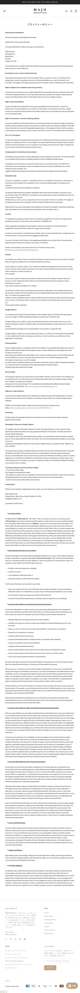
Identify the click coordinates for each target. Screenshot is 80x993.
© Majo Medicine (12, 986)
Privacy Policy (48, 916)
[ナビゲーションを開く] (4, 11)
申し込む (50, 967)
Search (46, 913)
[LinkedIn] (24, 939)
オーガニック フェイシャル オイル (16, 957)
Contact (46, 926)
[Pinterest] (20, 939)
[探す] (71, 11)
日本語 (7, 981)
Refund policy (48, 933)
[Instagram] (15, 939)
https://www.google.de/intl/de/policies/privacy (22, 250)
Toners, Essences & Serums (14, 961)
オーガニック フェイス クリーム (15, 951)
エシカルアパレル (11, 968)
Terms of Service (49, 930)
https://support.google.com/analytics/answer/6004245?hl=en (30, 408)
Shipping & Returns (50, 920)
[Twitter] (10, 939)
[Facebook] (6, 939)
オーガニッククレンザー (13, 954)
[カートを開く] (76, 11)
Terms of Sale (48, 923)
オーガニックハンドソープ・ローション (18, 964)
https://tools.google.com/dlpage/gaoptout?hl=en (41, 386)
